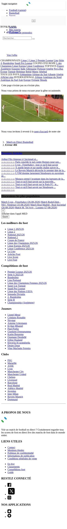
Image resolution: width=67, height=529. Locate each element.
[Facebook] (9, 486)
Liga (56, 60)
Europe (27, 80)
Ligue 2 (33, 60)
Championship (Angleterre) (20, 302)
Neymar (11, 320)
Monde (43, 80)
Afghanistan (26, 74)
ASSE (10, 366)
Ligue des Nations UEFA (20, 291)
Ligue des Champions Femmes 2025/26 (27, 283)
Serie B (11, 299)
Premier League (45, 60)
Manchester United (16, 374)
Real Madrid (13, 385)
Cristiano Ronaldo (16, 317)
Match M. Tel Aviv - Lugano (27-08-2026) (36, 207)
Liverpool (12, 380)
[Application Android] (9, 516)
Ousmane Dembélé (16, 337)
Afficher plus (6, 77)
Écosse (3, 71)
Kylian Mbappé (15, 326)
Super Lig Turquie (16, 285)
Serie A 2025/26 (15, 274)
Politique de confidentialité (20, 453)
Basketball (14, 13)
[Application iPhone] (9, 512)
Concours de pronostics (20, 32)
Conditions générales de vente (22, 458)
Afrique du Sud (39, 74)
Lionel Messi (13, 314)
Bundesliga (8, 63)
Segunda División (16, 294)
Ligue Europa (19, 66)
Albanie (52, 74)
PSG (9, 360)
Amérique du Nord (52, 77)
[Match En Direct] (11, 421)
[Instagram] (9, 498)
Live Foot (12, 260)
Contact (11, 447)
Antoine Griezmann (17, 323)
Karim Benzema (15, 334)
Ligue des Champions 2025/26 (22, 243)
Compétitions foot (16, 469)
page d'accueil (41, 131)
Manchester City (15, 371)
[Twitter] (11, 494)
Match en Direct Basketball (19, 142)
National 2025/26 (16, 234)
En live (10, 464)
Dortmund (12, 399)
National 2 (12, 237)
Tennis (12, 15)
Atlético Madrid (15, 388)
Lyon (10, 368)
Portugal (41, 69)
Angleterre (5, 69)
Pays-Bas (58, 69)
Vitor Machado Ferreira (19, 348)
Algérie (49, 69)
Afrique (38, 77)
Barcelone (12, 382)
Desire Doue (13, 345)
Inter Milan (12, 394)
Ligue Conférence (35, 66)
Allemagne (31, 69)
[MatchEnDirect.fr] (33, 4)
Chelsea (11, 377)
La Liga (11, 251)
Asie (20, 80)
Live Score (12, 257)
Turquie (12, 71)
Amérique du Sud (9, 80)
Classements (13, 466)
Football (17, 10)
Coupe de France (15, 240)
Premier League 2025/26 (19, 271)
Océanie (35, 80)
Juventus (11, 391)
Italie (23, 69)
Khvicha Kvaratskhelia (18, 342)
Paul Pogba (13, 328)
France (60, 66)
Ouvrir (5, 217)
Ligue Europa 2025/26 (18, 246)
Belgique (20, 71)
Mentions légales (15, 450)
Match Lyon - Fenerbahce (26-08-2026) (20, 202)
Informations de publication (20, 455)
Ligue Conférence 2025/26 (20, 248)
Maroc (35, 71)
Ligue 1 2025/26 (15, 229)
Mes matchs (15, 29)
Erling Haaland (14, 340)
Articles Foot (13, 254)
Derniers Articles (11, 153)
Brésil (28, 71)
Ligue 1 (25, 60)
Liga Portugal (14, 280)
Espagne (16, 69)
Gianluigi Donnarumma (19, 331)
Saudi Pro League (23, 63)
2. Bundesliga (14, 297)
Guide (10, 472)
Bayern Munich (15, 396)
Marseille (12, 363)
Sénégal (43, 71)
